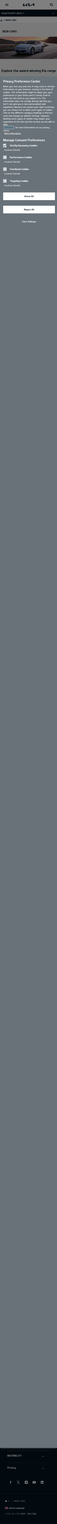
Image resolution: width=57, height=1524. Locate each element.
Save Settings (29, 221)
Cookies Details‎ (12, 150)
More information (12, 133)
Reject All (29, 209)
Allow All (29, 196)
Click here (8, 127)
